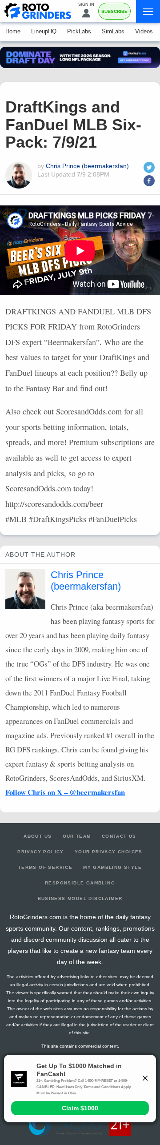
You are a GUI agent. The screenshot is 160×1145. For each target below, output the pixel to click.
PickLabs (79, 31)
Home (12, 31)
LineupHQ (43, 31)
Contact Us (119, 836)
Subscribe (114, 11)
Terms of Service (45, 867)
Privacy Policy (40, 851)
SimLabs (113, 31)
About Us (38, 836)
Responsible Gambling (80, 882)
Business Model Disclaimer (80, 898)
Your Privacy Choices (109, 851)
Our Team (77, 836)
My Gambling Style (112, 867)
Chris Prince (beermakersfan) (87, 165)
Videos (144, 31)
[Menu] (148, 11)
